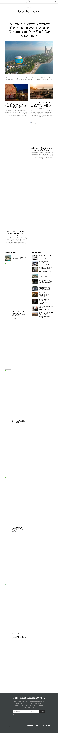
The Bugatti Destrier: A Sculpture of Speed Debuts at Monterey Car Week (45, 288)
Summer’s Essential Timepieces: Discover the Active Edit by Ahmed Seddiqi (45, 301)
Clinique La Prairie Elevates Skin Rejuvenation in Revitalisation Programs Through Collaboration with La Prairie (19, 636)
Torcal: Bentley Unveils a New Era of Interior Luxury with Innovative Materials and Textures (45, 282)
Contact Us (49, 725)
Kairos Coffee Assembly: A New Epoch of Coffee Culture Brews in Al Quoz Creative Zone (45, 294)
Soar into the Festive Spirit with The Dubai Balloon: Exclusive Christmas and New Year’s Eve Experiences (29, 30)
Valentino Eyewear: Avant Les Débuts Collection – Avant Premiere (16, 233)
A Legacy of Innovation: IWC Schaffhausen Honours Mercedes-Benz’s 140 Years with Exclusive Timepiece (46, 269)
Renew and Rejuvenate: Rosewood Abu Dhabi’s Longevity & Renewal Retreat (17, 529)
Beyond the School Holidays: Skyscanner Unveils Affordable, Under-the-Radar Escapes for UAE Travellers (46, 315)
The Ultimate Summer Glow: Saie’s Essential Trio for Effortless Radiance (46, 308)
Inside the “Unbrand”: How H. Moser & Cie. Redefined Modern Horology (45, 257)
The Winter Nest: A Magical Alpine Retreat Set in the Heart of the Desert (16, 106)
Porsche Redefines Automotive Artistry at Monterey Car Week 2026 (45, 263)
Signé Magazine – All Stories (35, 725)
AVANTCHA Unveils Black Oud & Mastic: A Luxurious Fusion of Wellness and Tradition (18, 422)
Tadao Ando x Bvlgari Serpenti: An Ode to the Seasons (41, 149)
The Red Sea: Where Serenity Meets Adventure (19, 257)
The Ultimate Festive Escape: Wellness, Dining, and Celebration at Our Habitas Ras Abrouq (41, 105)
